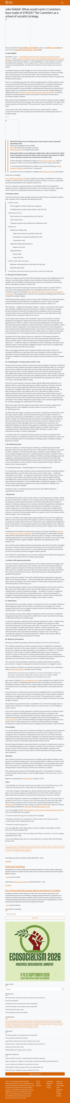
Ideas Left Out (28, 778)
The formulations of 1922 (29, 680)
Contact (48, 1087)
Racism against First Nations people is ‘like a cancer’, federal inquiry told (24, 1067)
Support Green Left (35, 1074)
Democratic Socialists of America (14, 1021)
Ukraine (55, 1024)
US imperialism (16, 1024)
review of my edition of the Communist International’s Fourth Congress (40, 59)
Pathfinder (28, 807)
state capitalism (26, 850)
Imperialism (37, 1024)
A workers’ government (27, 92)
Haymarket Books (16, 150)
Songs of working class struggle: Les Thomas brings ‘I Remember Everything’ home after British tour (32, 1061)
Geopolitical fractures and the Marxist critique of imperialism (21, 1003)
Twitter (48, 1085)
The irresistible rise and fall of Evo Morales (16, 1012)
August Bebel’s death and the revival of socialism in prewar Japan (22, 1041)
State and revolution (15, 866)
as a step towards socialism (44, 92)
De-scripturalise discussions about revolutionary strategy (33, 890)
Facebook (49, 1083)
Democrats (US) (39, 1021)
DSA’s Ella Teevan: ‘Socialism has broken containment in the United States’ (25, 997)
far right (8, 1024)
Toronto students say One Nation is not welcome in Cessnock (21, 1064)
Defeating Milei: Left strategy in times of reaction (18, 1050)
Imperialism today (46, 1024)
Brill (11, 148)
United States (29, 1021)
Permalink (8, 861)
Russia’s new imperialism (11, 1000)
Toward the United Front (47, 161)
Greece (49, 847)
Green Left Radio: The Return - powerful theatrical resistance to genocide (25, 1058)
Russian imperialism (27, 1024)
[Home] (9, 2)
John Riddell (16, 850)
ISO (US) (61, 847)
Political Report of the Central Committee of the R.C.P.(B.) (42, 810)
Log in (7, 877)
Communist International (26, 847)
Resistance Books (48, 172)
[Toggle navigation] (62, 2)
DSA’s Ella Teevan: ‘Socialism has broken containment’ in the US (22, 1070)
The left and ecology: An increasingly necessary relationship (21, 1006)
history (55, 847)
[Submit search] (63, 989)
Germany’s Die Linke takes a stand (14, 1009)
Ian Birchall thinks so (17, 669)
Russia (60, 1024)
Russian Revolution (11, 847)
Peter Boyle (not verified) (20, 882)
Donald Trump (48, 1021)
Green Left (60, 1083)
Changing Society (12, 719)
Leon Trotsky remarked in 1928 (15, 178)
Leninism (37, 847)
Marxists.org (9, 804)
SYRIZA (8, 850)
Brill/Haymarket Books (42, 807)
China (36, 1026)
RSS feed (38, 1085)
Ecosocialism (57, 1021)
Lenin (43, 847)
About (38, 1083)
